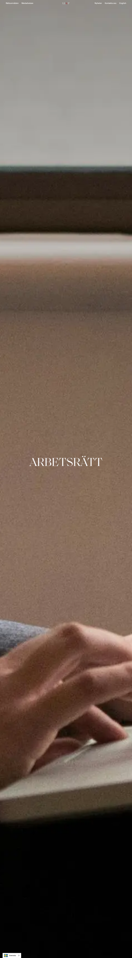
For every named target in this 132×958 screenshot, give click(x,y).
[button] (12, 3)
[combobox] (12, 955)
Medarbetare (27, 3)
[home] (66, 3)
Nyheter (98, 3)
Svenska (12, 955)
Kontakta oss (110, 3)
